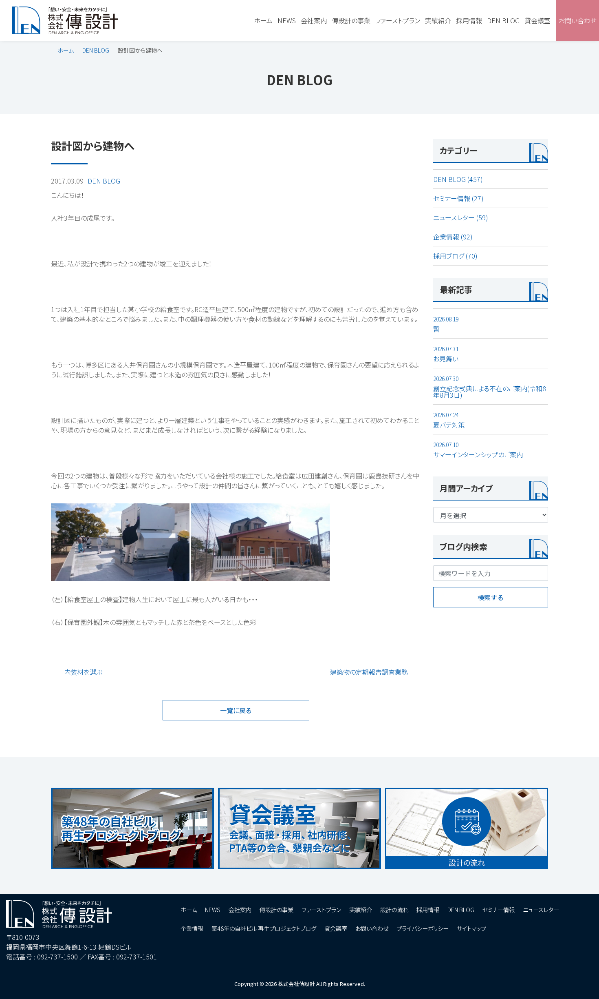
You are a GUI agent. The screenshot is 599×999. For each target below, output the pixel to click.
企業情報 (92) (453, 236)
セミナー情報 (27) (458, 198)
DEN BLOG (95, 50)
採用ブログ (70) (455, 256)
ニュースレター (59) (460, 217)
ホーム (65, 50)
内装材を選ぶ (83, 672)
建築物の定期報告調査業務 (369, 672)
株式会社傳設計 (296, 984)
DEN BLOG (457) (458, 179)
